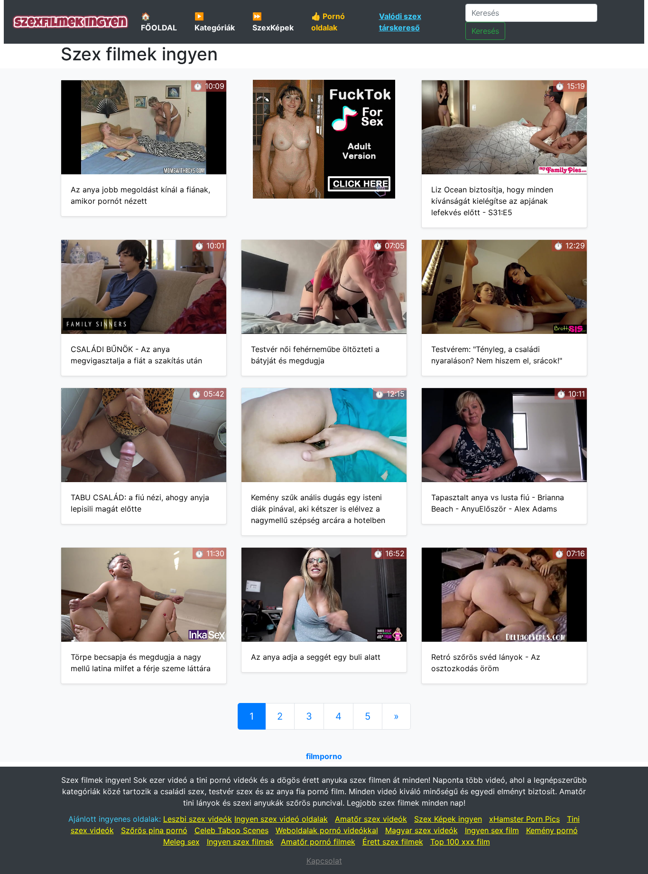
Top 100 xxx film (460, 841)
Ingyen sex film (492, 830)
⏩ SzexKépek (273, 21)
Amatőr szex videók (371, 819)
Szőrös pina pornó (154, 830)
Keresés (485, 31)
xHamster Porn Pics (524, 819)
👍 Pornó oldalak (328, 21)
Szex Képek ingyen (448, 819)
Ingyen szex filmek (240, 841)
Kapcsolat (324, 860)
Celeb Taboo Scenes (231, 830)
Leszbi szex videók (197, 819)
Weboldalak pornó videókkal (327, 830)
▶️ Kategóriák (214, 21)
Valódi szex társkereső (400, 21)
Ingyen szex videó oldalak (281, 819)
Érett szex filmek (392, 841)
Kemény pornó (552, 830)
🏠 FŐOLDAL (159, 21)
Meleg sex (181, 841)
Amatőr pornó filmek (318, 841)
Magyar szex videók (421, 830)
